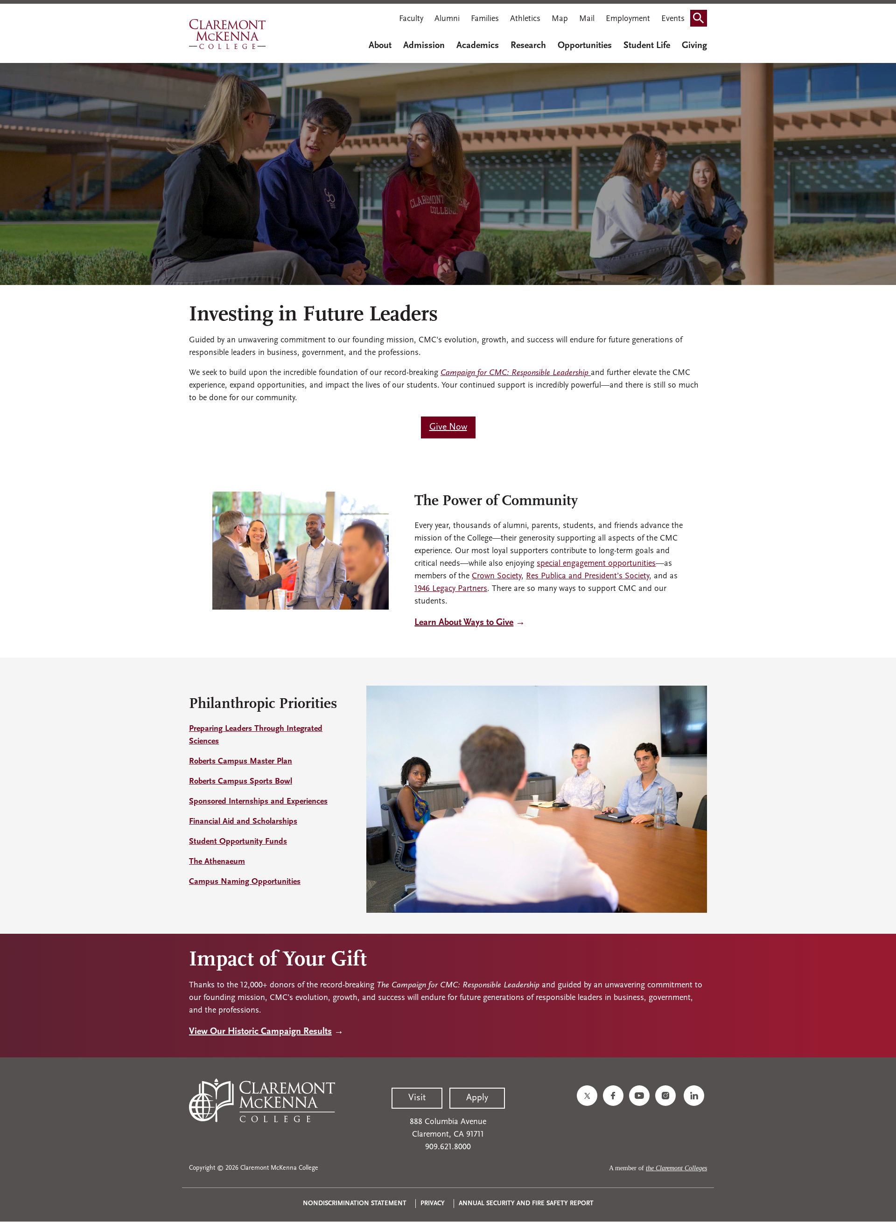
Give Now (448, 427)
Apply (477, 1098)
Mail (587, 19)
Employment (628, 19)
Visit (417, 1098)
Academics (477, 45)
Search (701, 20)
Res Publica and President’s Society (587, 576)
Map (560, 19)
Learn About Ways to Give (463, 622)
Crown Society (496, 576)
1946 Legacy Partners (450, 589)
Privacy (432, 1203)
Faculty (411, 19)
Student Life (646, 45)
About (380, 45)
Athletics (525, 19)
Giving (694, 45)
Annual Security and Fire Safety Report (526, 1203)
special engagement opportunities (596, 564)
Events (673, 19)
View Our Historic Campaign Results (260, 1031)
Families (485, 19)
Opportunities (585, 45)
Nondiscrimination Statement (354, 1203)
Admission (424, 45)
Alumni (447, 19)
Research (528, 45)
